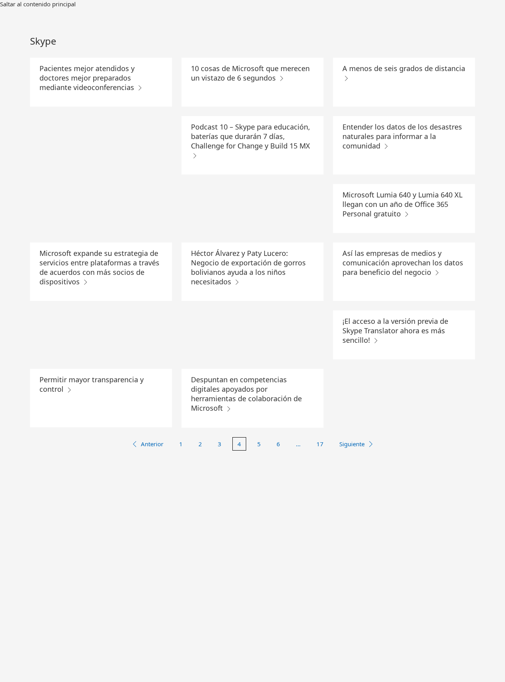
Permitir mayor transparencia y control (91, 384)
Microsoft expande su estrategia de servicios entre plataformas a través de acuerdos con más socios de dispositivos (99, 267)
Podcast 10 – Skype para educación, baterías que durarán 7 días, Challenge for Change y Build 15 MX (250, 136)
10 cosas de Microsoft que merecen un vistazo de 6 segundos (250, 73)
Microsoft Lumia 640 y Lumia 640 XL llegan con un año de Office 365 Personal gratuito (402, 204)
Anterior (152, 444)
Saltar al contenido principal (38, 4)
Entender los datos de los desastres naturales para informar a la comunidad (402, 136)
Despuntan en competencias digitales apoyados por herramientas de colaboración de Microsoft (246, 394)
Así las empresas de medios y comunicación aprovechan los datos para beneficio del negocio (402, 262)
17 (320, 444)
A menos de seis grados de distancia (403, 68)
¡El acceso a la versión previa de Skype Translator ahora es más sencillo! (395, 330)
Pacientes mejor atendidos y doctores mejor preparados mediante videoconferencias (87, 78)
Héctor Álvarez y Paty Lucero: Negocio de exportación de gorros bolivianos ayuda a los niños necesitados (248, 267)
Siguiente (352, 444)
